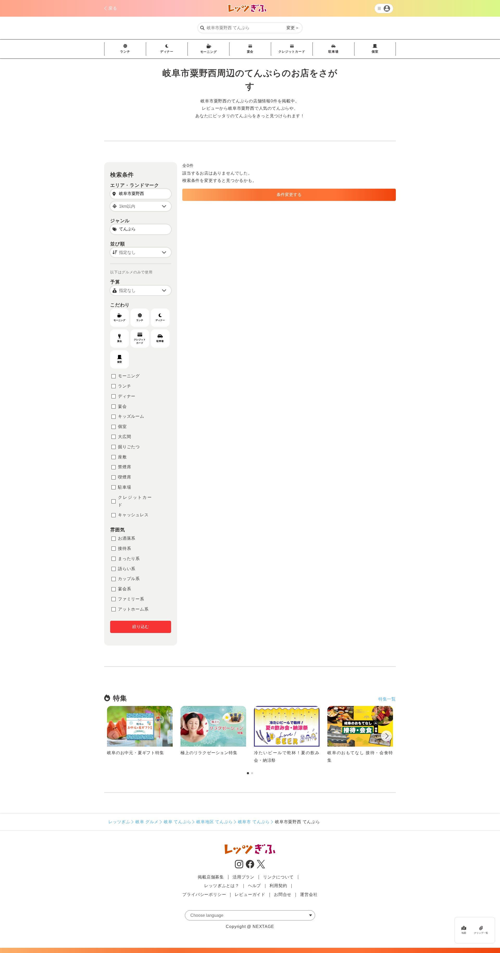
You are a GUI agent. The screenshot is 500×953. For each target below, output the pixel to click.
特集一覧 (387, 699)
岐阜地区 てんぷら (214, 822)
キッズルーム (131, 416)
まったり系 (129, 558)
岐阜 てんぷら (177, 822)
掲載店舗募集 (211, 877)
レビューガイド (250, 894)
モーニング (208, 52)
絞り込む (140, 626)
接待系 (124, 548)
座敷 (122, 457)
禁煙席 (124, 467)
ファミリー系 (131, 599)
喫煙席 (124, 477)
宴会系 (124, 589)
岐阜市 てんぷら (254, 822)
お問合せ (282, 894)
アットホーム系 (133, 609)
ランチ (125, 51)
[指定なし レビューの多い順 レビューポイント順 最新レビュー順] (140, 252)
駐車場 (333, 51)
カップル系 (129, 578)
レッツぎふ (119, 822)
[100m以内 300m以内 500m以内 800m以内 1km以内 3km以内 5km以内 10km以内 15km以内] (140, 206)
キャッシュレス (133, 515)
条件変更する (289, 194)
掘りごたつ (129, 447)
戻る (112, 8)
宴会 (250, 51)
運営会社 (308, 894)
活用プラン (243, 877)
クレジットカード (291, 51)
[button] (386, 736)
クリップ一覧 (481, 933)
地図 (463, 933)
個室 (375, 51)
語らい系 (126, 569)
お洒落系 (126, 538)
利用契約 (278, 885)
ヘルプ (254, 885)
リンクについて (278, 877)
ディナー (166, 51)
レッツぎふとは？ (221, 885)
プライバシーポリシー (204, 894)
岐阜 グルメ (147, 822)
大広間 (124, 436)
